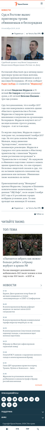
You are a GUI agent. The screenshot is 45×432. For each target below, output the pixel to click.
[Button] (17, 33)
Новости (6, 10)
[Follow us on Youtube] (15, 399)
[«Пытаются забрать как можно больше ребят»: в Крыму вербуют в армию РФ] (22, 245)
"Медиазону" (36, 84)
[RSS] (3, 404)
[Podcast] (9, 404)
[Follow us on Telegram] (31, 399)
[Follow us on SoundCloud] (37, 399)
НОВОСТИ (9, 285)
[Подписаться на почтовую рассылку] (15, 404)
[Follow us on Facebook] (3, 399)
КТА (17, 429)
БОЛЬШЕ (38, 385)
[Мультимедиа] (7, 429)
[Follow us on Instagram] (20, 399)
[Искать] (38, 429)
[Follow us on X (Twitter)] (9, 399)
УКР (27, 429)
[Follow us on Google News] (26, 399)
